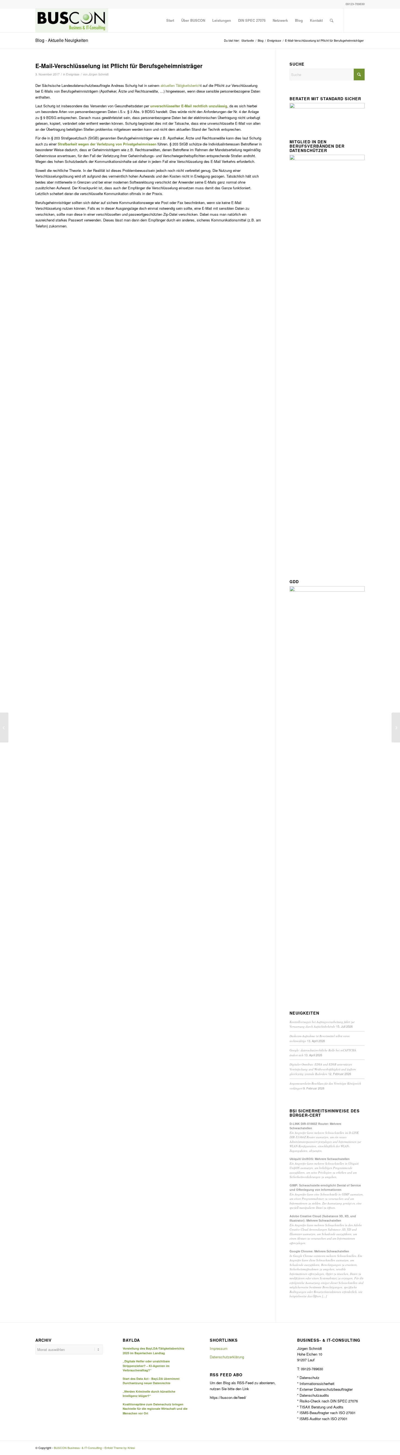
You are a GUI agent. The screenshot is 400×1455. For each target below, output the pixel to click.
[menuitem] (170, 20)
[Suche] (331, 20)
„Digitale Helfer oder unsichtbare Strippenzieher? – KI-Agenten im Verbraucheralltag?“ (146, 1365)
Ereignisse (72, 74)
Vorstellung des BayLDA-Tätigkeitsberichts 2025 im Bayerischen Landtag (153, 1350)
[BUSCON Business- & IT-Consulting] (71, 20)
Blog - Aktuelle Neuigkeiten (61, 40)
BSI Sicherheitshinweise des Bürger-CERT (325, 1113)
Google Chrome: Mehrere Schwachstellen (319, 1251)
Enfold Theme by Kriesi (119, 1447)
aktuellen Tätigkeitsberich (181, 85)
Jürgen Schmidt (98, 74)
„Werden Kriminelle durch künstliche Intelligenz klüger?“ (149, 1393)
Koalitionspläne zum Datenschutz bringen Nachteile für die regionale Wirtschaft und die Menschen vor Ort (155, 1408)
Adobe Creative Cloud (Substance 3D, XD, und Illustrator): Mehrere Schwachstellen (323, 1218)
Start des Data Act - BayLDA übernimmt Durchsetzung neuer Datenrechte (151, 1381)
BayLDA (131, 1340)
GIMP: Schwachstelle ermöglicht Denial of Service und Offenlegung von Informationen (325, 1187)
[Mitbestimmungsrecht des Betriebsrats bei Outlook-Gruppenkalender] (4, 727)
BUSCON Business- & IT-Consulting (78, 1447)
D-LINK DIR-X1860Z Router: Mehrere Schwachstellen (315, 1126)
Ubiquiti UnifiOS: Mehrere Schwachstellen (320, 1159)
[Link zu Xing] (360, 20)
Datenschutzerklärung (227, 1356)
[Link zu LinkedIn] (352, 20)
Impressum (218, 1348)
